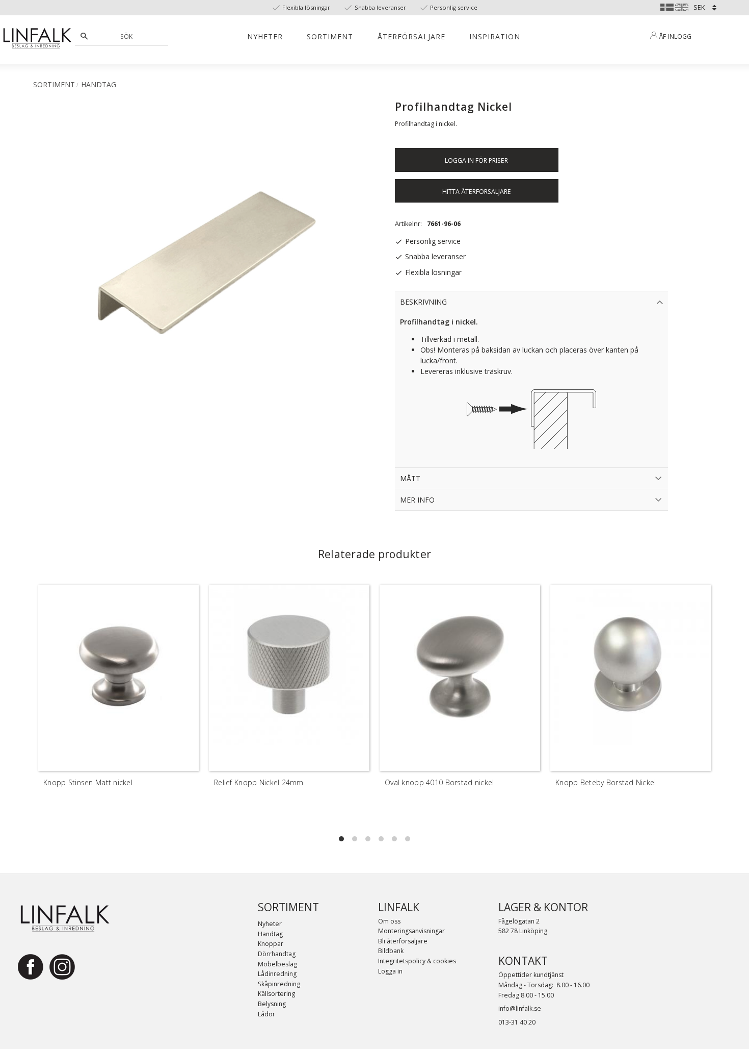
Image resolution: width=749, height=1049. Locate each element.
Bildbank (391, 950)
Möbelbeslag (277, 964)
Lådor (266, 1014)
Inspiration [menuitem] (494, 36)
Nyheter (270, 923)
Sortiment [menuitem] (330, 36)
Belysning (272, 1004)
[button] (341, 838)
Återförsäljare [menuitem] (411, 36)
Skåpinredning (279, 984)
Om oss (389, 921)
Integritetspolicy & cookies (417, 961)
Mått (410, 478)
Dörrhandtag (277, 954)
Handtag (270, 934)
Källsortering (276, 993)
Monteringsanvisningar (411, 931)
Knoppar (270, 943)
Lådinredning (277, 973)
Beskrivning (423, 302)
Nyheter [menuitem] (265, 36)
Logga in (390, 971)
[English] (681, 6)
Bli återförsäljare (402, 941)
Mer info (417, 500)
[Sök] (84, 36)
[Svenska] (667, 6)
